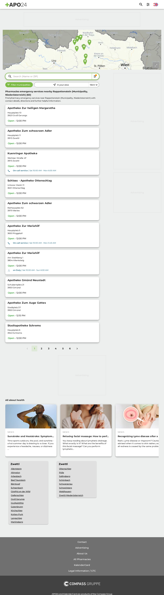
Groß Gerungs (18, 499)
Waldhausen (65, 491)
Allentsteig (16, 469)
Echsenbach (17, 488)
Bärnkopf (15, 484)
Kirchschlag (16, 510)
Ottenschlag (65, 469)
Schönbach (64, 480)
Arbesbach (16, 476)
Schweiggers (65, 488)
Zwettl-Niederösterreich (71, 495)
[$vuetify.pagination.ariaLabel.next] (77, 348)
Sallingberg (64, 476)
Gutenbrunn (17, 506)
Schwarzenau (65, 484)
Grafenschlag (17, 495)
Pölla (61, 472)
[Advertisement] (82, 19)
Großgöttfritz (17, 503)
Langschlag (16, 518)
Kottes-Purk (17, 514)
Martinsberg (17, 522)
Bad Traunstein (18, 480)
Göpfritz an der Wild (20, 491)
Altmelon (15, 472)
